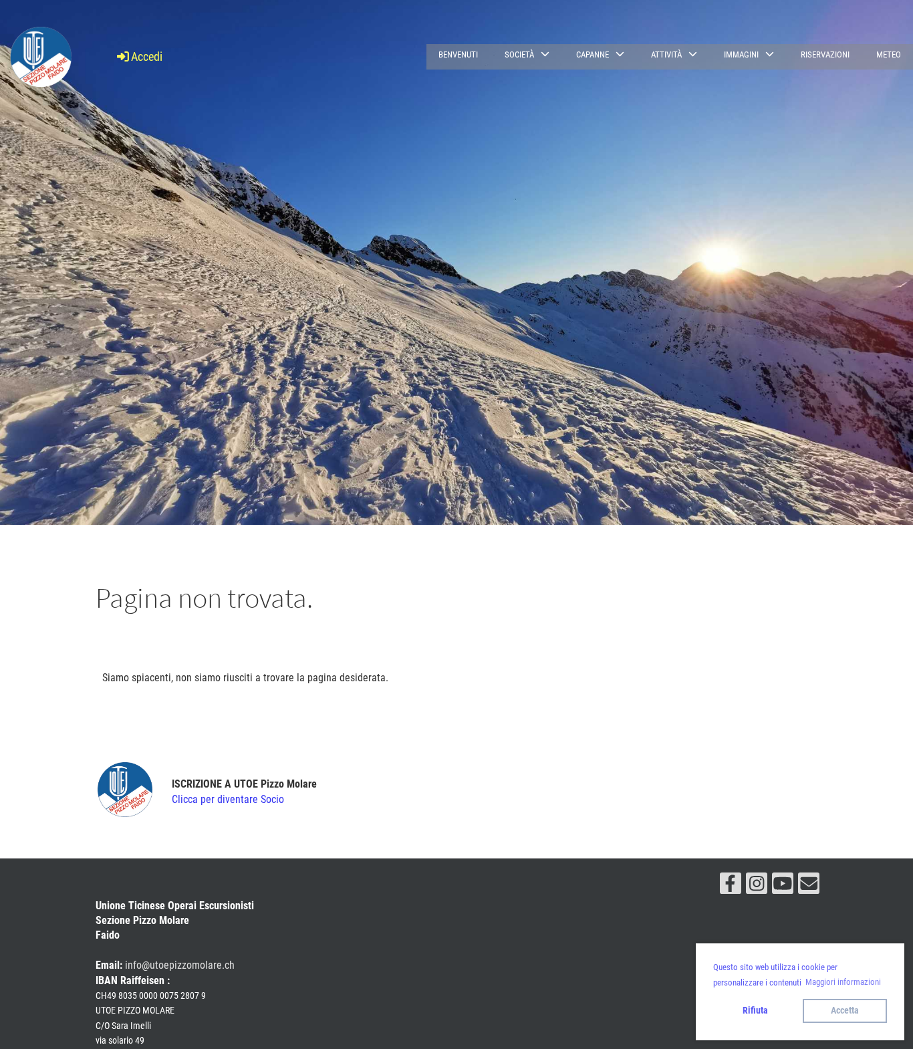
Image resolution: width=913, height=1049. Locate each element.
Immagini (741, 54)
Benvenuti (458, 54)
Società (519, 54)
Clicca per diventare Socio (228, 799)
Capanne (592, 54)
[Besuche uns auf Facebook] (730, 886)
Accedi (146, 56)
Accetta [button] (845, 1010)
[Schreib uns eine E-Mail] (808, 886)
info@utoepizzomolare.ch (180, 965)
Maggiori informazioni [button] (843, 982)
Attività (666, 54)
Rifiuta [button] (755, 1010)
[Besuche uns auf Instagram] (756, 886)
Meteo (888, 54)
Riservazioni (825, 54)
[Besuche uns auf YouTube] (782, 886)
